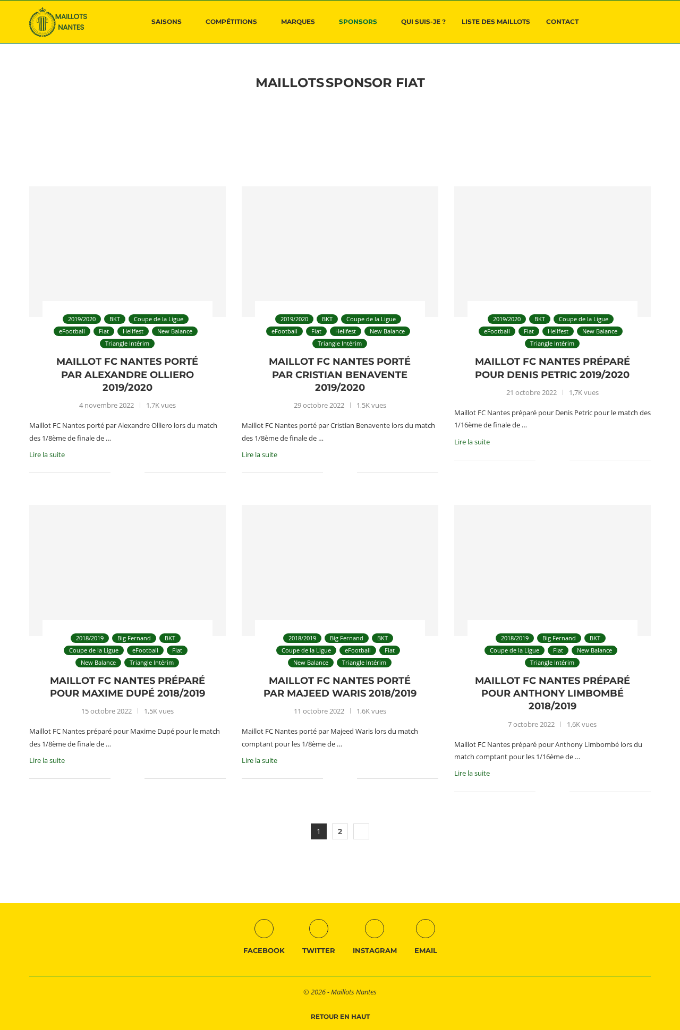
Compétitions (231, 21)
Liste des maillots (496, 21)
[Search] (645, 22)
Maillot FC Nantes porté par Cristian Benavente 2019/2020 (340, 374)
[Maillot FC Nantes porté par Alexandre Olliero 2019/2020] (127, 251)
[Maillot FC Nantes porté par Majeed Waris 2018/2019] (340, 570)
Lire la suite (47, 454)
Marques (298, 21)
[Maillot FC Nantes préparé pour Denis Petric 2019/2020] (552, 251)
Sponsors (358, 21)
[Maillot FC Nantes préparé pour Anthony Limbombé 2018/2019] (552, 570)
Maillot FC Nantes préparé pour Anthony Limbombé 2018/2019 (552, 694)
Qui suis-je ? (423, 21)
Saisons (166, 21)
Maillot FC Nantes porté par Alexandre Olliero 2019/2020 (127, 374)
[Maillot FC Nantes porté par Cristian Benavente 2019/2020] (340, 251)
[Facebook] (613, 22)
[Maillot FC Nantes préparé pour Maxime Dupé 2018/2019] (127, 570)
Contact (562, 21)
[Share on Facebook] (126, 473)
